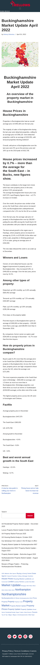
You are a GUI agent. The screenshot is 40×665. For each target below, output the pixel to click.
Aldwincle (7, 573)
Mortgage (23, 585)
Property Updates (26, 609)
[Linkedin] (25, 637)
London (11, 582)
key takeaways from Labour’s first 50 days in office (19, 541)
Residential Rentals (10, 612)
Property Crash (19, 601)
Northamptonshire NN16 (26, 598)
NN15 (9, 590)
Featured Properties (12, 576)
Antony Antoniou (9, 34)
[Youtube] (20, 637)
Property (11, 602)
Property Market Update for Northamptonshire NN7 (19, 544)
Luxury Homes (19, 582)
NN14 (6, 590)
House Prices (7, 579)
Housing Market (18, 579)
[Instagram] (31, 637)
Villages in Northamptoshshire (20, 614)
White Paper (31, 614)
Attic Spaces (13, 573)
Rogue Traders (20, 612)
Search (4, 512)
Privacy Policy (7, 651)
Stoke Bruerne (28, 612)
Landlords (28, 579)
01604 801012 (5, 11)
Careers (33, 651)
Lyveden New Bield (29, 581)
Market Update (11, 585)
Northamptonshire (14, 594)
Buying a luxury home (24, 573)
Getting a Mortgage (22, 576)
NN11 (30, 585)
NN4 (27, 585)
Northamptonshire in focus (10, 598)
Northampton (23, 589)
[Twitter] (15, 637)
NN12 (34, 585)
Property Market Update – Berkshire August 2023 (19, 554)
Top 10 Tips (5, 614)
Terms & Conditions (21, 651)
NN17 (13, 590)
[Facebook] (9, 637)
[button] (20, 8)
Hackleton (30, 576)
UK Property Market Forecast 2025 (14, 533)
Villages (10, 614)
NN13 (3, 590)
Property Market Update (18, 606)
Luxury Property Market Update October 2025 (17, 530)
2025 (3, 573)
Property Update (14, 609)
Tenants (34, 612)
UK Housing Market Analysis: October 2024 (17, 537)
